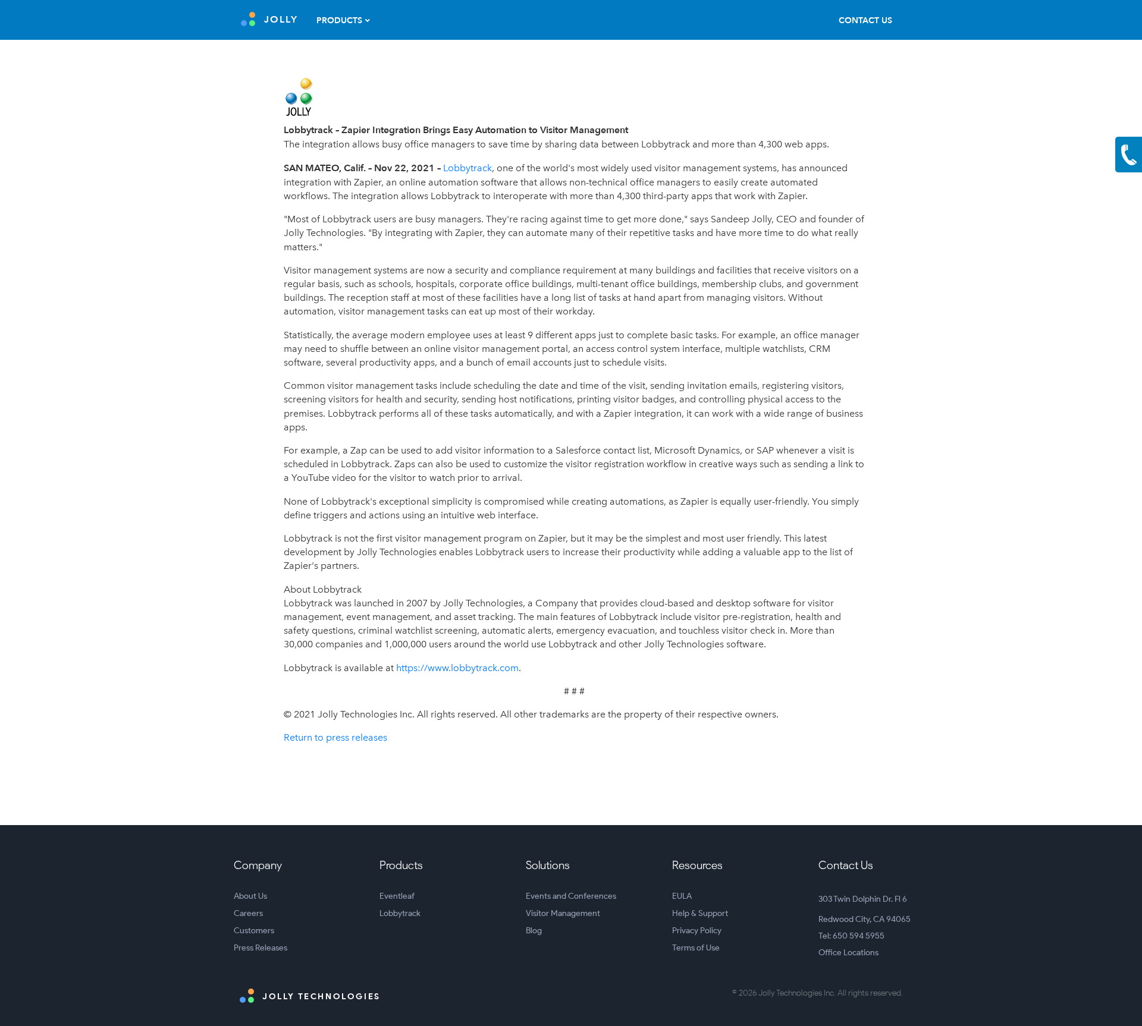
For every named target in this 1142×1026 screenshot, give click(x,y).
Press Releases (260, 948)
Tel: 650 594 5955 (851, 936)
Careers (248, 913)
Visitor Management (563, 913)
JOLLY (281, 19)
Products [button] (339, 20)
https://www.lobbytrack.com (457, 667)
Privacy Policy (696, 931)
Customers (254, 931)
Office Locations (848, 953)
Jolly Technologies (320, 997)
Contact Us (865, 20)
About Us (250, 896)
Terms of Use (696, 948)
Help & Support (700, 913)
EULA (682, 896)
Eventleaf (397, 896)
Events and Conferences (571, 896)
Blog (534, 931)
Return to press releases (335, 737)
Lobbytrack (467, 168)
